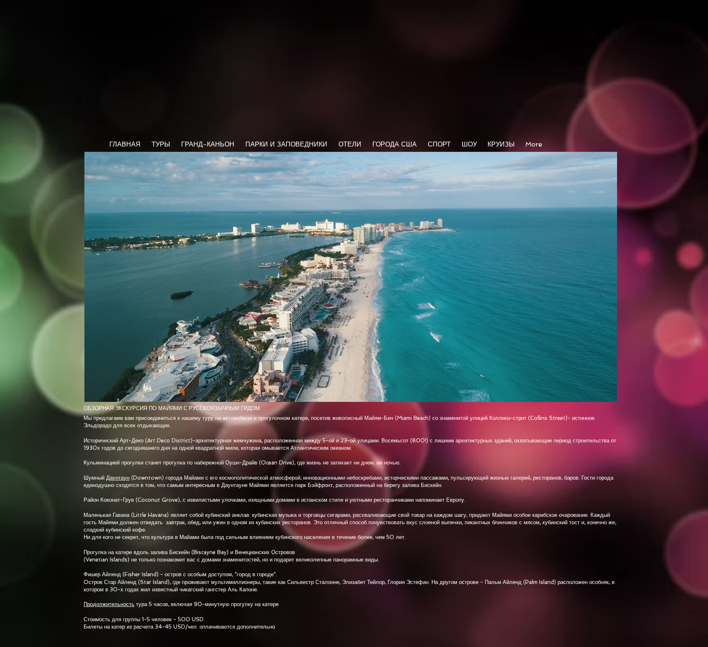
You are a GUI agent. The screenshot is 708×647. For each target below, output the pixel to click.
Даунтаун (117, 478)
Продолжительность (109, 604)
